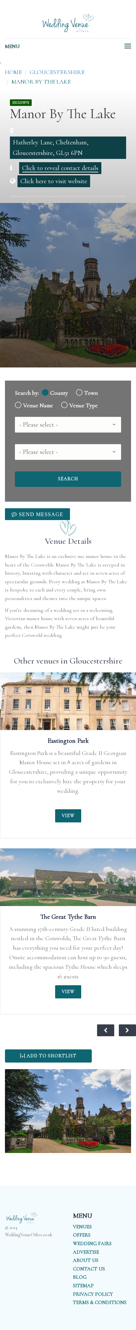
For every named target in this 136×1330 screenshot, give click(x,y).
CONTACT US (89, 1269)
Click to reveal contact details (60, 168)
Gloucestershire (57, 72)
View (68, 815)
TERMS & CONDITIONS (99, 1302)
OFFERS (81, 1235)
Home (13, 72)
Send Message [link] (40, 514)
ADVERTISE (86, 1252)
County (59, 392)
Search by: (27, 392)
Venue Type (83, 405)
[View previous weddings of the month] (105, 1030)
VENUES (82, 1227)
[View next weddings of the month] (127, 1030)
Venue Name (38, 405)
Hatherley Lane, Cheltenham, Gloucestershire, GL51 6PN (50, 147)
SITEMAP (83, 1286)
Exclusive (21, 103)
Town (91, 392)
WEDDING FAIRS (92, 1243)
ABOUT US (85, 1260)
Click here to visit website (53, 181)
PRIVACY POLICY (93, 1294)
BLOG (79, 1277)
